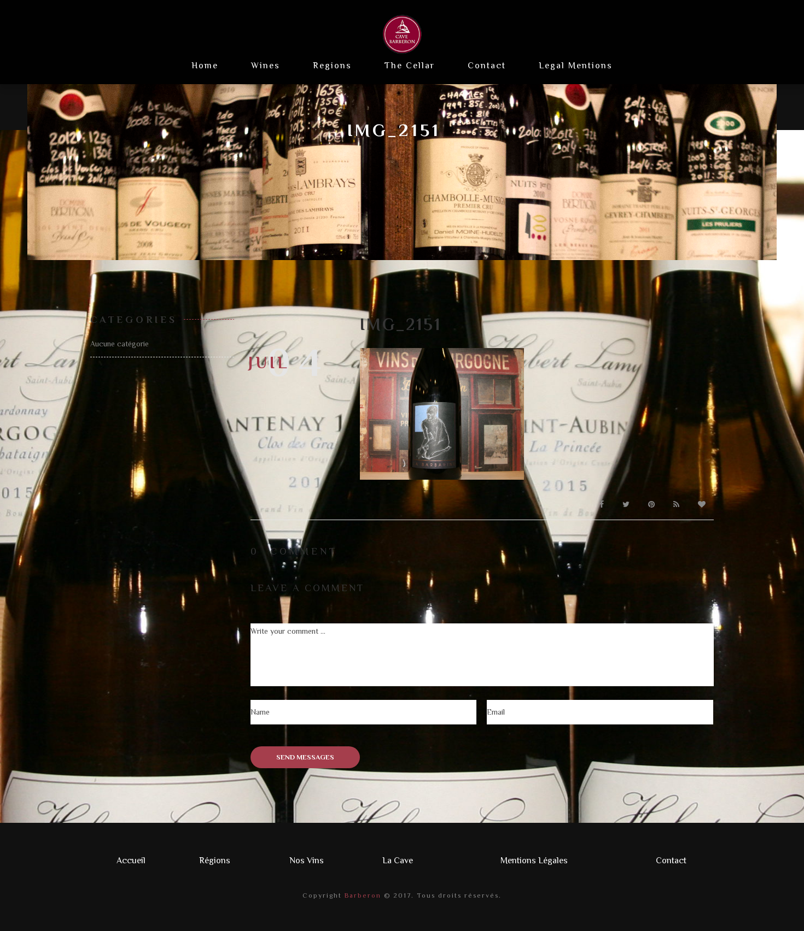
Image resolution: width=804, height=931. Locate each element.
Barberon (361, 895)
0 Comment (293, 551)
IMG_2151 (400, 324)
